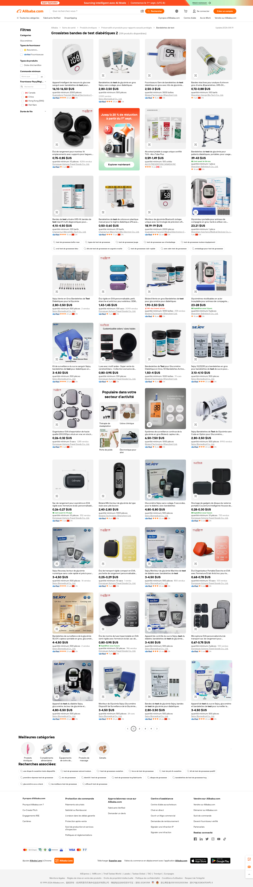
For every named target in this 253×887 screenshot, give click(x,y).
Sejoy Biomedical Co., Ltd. (110, 99)
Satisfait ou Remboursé (76, 810)
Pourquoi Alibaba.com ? (33, 804)
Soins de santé (69, 28)
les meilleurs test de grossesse (64, 784)
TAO (149, 874)
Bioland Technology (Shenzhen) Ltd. (161, 95)
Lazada (126, 874)
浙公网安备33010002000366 (174, 882)
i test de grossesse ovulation (111, 771)
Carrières (27, 821)
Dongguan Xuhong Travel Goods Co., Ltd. (70, 164)
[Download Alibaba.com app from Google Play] (220, 861)
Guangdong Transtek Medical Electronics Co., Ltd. (72, 95)
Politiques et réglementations (78, 835)
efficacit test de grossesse (96, 784)
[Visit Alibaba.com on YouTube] (218, 839)
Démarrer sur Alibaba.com (205, 810)
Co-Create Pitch (30, 810)
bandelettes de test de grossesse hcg (190, 778)
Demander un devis (117, 813)
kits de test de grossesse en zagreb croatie (104, 249)
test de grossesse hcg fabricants (128, 778)
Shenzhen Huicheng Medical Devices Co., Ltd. (211, 232)
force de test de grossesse (143, 771)
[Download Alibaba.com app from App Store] (199, 861)
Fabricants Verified (116, 808)
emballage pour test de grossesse (209, 249)
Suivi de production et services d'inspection (79, 828)
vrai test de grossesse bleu (67, 249)
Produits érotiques (88, 28)
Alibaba (54, 28)
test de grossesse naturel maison (77, 771)
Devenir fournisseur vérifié (206, 821)
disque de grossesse (158, 778)
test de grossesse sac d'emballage (161, 242)
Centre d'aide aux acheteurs (163, 804)
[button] (142, 11)
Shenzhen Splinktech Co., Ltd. (204, 166)
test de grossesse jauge (128, 242)
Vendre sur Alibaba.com (204, 804)
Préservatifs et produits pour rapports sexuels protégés (126, 28)
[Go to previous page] (127, 728)
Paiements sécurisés (74, 804)
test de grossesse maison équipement (199, 242)
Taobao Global (138, 874)
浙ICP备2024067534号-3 (201, 882)
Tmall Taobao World (112, 874)
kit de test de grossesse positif (202, 771)
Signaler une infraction (161, 832)
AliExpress (84, 874)
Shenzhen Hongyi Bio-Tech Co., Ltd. (207, 95)
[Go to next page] (157, 728)
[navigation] (33, 379)
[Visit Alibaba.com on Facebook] (195, 839)
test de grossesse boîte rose (68, 242)
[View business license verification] (153, 882)
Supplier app (115, 860)
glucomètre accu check (33, 784)
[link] (249, 859)
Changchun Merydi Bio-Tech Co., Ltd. (69, 232)
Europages (169, 874)
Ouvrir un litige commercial (163, 816)
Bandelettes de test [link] (165, 28)
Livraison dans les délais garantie (80, 816)
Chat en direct (157, 810)
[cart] (186, 11)
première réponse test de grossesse (38, 778)
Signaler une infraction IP (162, 827)
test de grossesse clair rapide (143, 249)
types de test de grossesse (99, 242)
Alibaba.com (181, 860)
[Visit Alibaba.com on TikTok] (224, 839)
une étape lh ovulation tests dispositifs (39, 771)
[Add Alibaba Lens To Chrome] (64, 861)
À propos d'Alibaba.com (34, 798)
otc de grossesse (69, 778)
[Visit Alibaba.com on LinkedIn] (201, 839)
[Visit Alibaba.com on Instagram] (213, 839)
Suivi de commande (202, 816)
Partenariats (199, 827)
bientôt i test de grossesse (95, 778)
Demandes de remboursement (165, 821)
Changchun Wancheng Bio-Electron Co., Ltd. (119, 232)
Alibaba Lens (36, 860)
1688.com (96, 874)
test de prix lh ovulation (171, 771)
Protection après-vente (76, 821)
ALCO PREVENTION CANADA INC (160, 164)
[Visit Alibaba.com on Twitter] (207, 839)
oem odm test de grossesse (175, 249)
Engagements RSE (31, 816)
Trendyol (158, 874)
